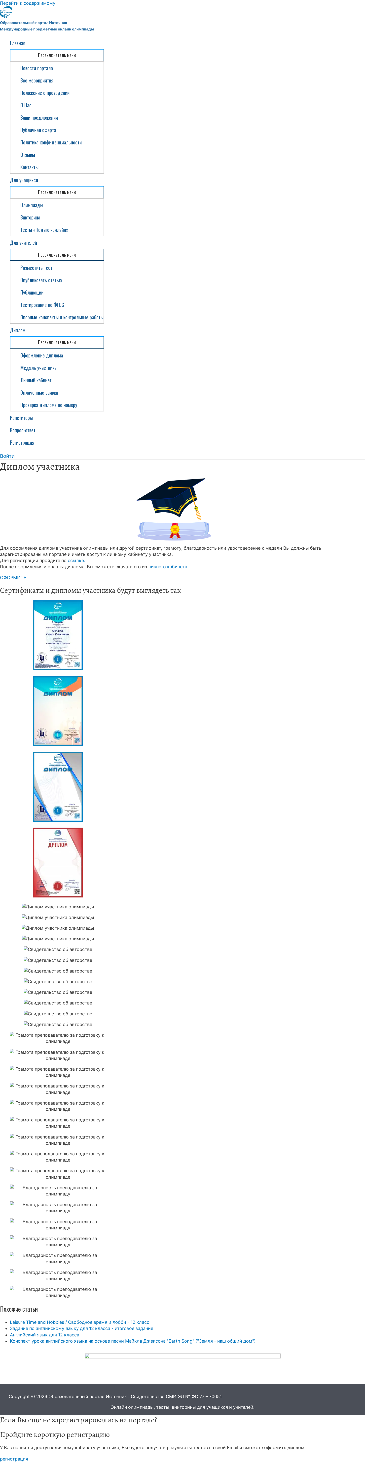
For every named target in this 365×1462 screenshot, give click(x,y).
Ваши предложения (39, 117)
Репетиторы (21, 417)
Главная (17, 43)
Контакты (29, 167)
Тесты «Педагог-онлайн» (44, 229)
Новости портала (36, 68)
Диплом (17, 330)
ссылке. (76, 560)
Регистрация (22, 442)
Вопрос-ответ (23, 430)
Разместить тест (36, 267)
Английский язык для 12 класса (44, 1334)
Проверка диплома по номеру (48, 404)
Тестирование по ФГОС (42, 304)
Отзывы (27, 154)
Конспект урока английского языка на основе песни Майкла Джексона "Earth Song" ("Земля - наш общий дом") (133, 1341)
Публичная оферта (38, 130)
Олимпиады (31, 205)
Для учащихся (24, 180)
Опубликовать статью (41, 280)
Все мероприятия (36, 80)
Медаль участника (38, 367)
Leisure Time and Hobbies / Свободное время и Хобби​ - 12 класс (79, 1322)
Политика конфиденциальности (51, 142)
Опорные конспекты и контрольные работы (62, 317)
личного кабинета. (168, 566)
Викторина (30, 217)
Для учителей (23, 242)
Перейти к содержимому (27, 3)
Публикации (31, 292)
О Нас (26, 105)
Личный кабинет (36, 380)
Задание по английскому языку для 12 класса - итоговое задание (81, 1328)
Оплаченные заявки (39, 392)
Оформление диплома (41, 355)
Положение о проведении (45, 92)
